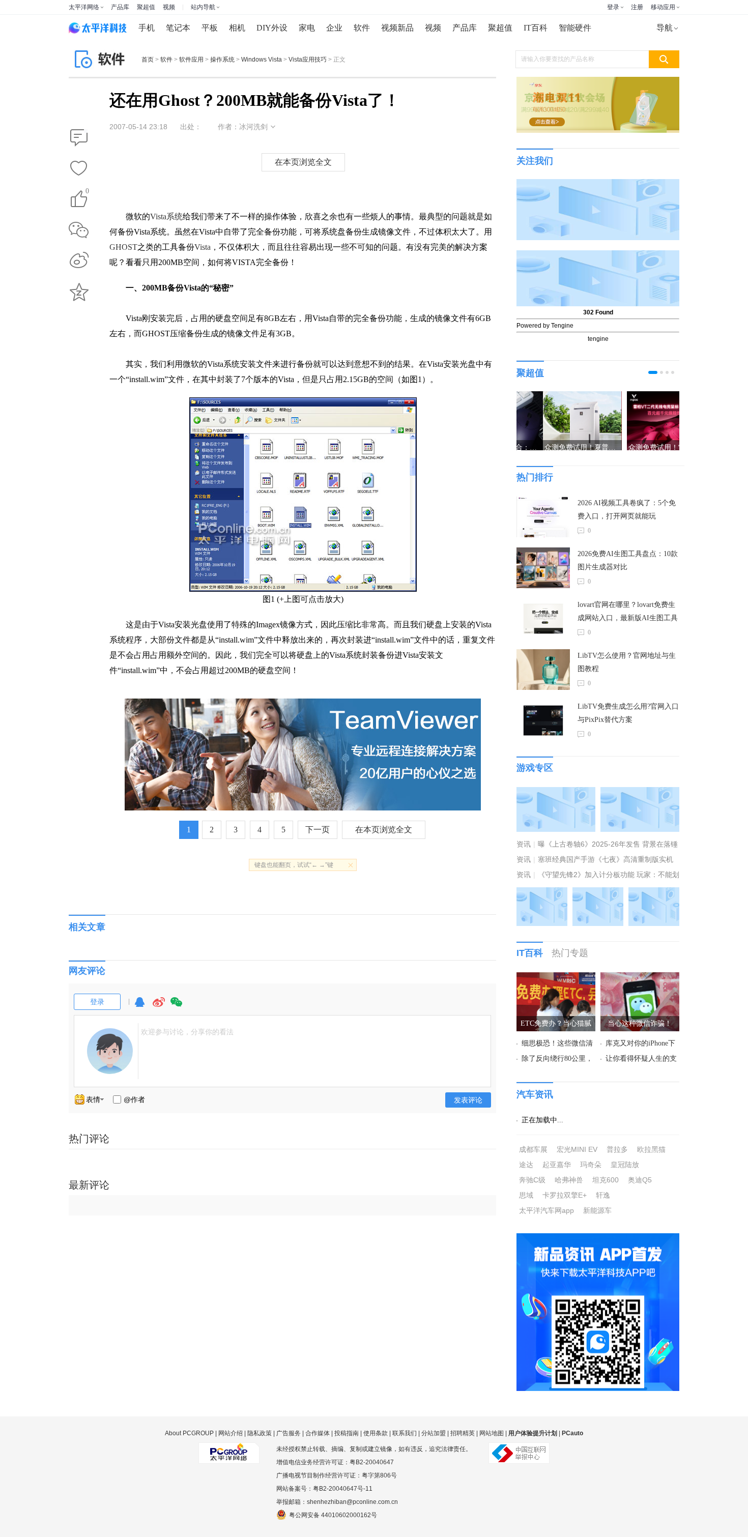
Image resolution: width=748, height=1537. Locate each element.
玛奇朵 (590, 1165)
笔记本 (178, 27)
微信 (176, 1006)
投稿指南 (346, 1433)
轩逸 (603, 1195)
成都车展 (533, 1149)
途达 (526, 1165)
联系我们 (404, 1433)
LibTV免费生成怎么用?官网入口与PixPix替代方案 (628, 713)
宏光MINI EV (577, 1149)
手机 (146, 27)
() (87, 192)
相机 (237, 27)
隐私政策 (259, 1433)
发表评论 (468, 1100)
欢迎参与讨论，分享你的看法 (187, 1032)
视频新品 (397, 27)
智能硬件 (575, 27)
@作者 (134, 1099)
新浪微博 (79, 261)
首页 (147, 59)
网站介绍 (230, 1433)
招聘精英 (462, 1433)
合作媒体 (317, 1433)
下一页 (317, 829)
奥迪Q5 (640, 1180)
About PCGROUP (189, 1433)
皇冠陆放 (625, 1165)
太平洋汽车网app (546, 1210)
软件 (362, 27)
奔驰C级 (532, 1180)
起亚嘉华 (556, 1165)
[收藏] (79, 169)
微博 (159, 1006)
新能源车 (597, 1210)
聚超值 (146, 7)
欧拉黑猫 (651, 1149)
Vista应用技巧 (308, 59)
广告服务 (288, 1433)
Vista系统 (166, 216)
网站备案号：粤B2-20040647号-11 (324, 1488)
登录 (613, 7)
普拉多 (617, 1149)
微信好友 (79, 230)
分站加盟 (433, 1433)
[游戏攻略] (639, 793)
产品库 (120, 7)
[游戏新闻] (555, 793)
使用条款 (375, 1433)
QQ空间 (79, 292)
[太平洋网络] (229, 1449)
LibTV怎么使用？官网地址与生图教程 (627, 662)
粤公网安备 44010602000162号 (333, 1515)
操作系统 (222, 59)
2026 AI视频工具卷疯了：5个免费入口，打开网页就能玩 (627, 509)
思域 (526, 1195)
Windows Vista (261, 59)
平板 (210, 27)
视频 (169, 7)
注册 (637, 7)
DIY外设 (271, 27)
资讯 (523, 844)
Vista (202, 247)
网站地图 (491, 1433)
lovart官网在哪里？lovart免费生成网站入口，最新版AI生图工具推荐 (628, 613)
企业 (334, 27)
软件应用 (191, 59)
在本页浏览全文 (303, 162)
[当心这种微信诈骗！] (639, 978)
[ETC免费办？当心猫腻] (555, 978)
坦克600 (605, 1180)
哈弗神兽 (569, 1180)
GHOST (123, 247)
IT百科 (536, 27)
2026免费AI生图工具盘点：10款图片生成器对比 (628, 560)
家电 (307, 27)
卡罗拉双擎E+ (564, 1195)
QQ (139, 1006)
